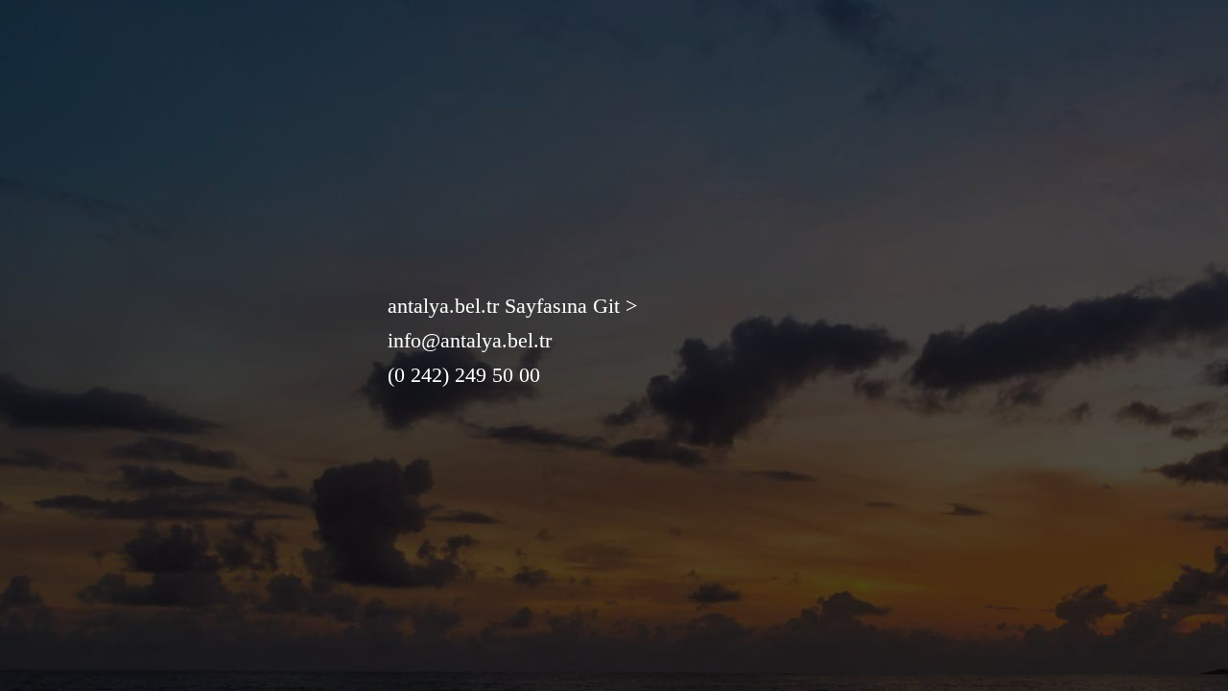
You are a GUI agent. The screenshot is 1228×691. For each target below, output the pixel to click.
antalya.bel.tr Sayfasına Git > (512, 306)
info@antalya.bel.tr (470, 340)
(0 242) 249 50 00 (464, 375)
